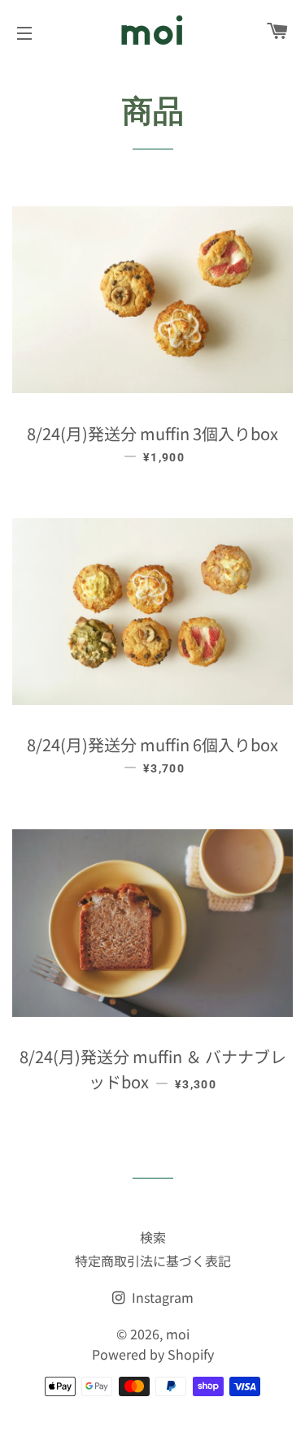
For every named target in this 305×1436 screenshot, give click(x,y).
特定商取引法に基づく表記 (153, 1260)
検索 (153, 1237)
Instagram (161, 1297)
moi (178, 1333)
